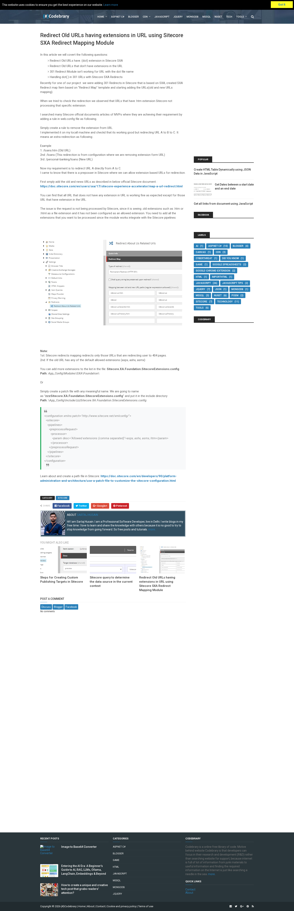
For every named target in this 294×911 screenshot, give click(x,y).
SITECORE (62, 498)
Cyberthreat (204, 258)
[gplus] (242, 906)
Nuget (218, 16)
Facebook (71, 606)
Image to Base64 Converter (79, 846)
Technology (225, 301)
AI (197, 246)
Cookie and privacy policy (121, 906)
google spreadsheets (227, 264)
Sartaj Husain (87, 514)
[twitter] (236, 906)
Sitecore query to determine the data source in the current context (111, 582)
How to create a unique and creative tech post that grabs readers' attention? (84, 888)
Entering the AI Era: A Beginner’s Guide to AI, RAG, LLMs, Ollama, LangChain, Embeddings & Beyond (83, 869)
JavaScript (161, 16)
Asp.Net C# (117, 16)
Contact (190, 889)
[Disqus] (113, 669)
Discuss (46, 606)
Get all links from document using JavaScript (223, 203)
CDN (145, 16)
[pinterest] (248, 906)
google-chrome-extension (213, 270)
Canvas (201, 252)
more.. (152, 529)
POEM (235, 295)
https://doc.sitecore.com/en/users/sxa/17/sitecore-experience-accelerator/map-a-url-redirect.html (111, 186)
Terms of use (145, 906)
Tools (240, 16)
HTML (199, 276)
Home (100, 16)
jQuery (178, 16)
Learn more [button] (110, 4)
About (189, 892)
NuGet (218, 295)
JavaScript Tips (232, 283)
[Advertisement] (224, 91)
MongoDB (192, 16)
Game (199, 264)
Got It (281, 4)
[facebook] (231, 906)
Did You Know (230, 258)
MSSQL (206, 16)
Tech (229, 16)
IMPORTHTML (219, 276)
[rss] (252, 906)
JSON (218, 289)
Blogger (133, 16)
